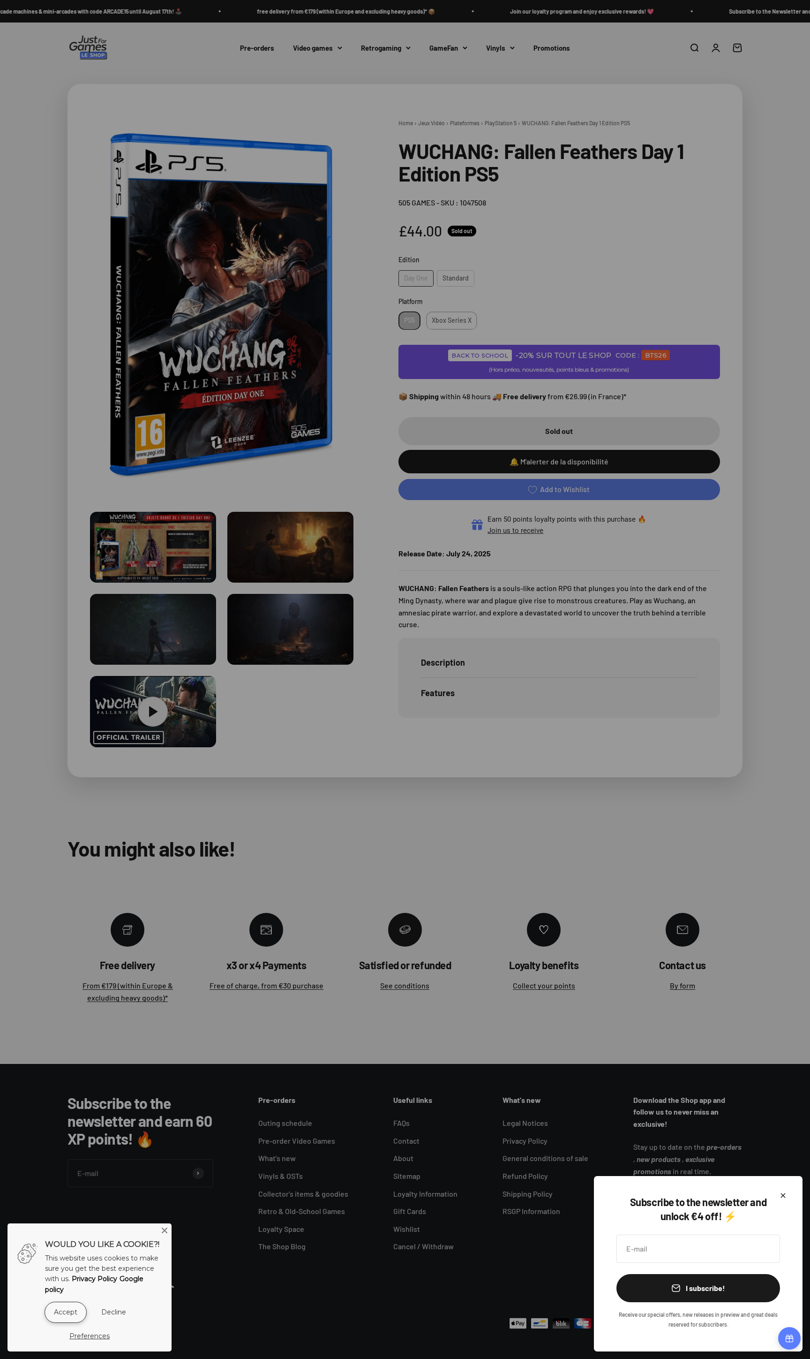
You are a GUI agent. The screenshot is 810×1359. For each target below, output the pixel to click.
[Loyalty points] (789, 1338)
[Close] (783, 1195)
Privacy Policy (94, 1279)
